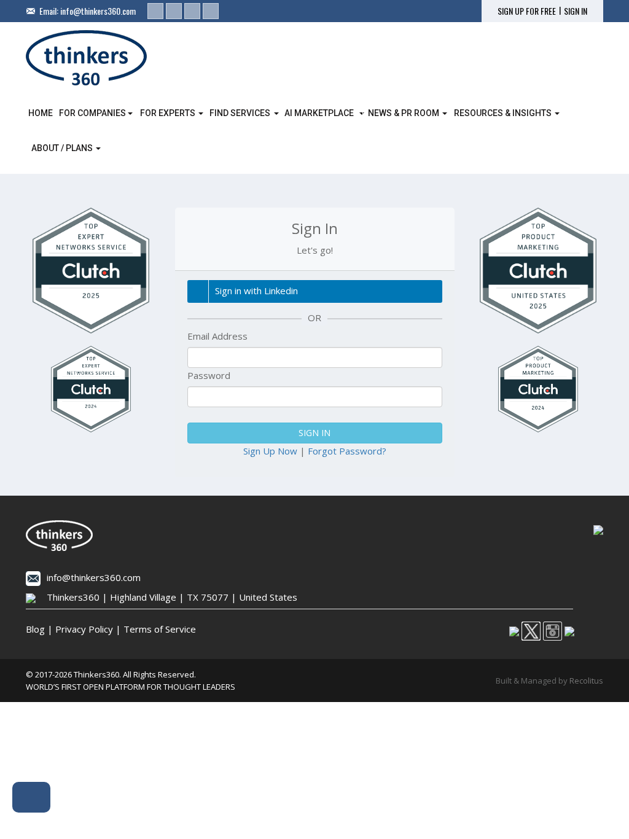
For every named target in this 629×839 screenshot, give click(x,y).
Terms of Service (159, 629)
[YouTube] (211, 11)
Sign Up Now (270, 451)
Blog (35, 629)
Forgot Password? (347, 451)
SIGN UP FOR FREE (527, 11)
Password (208, 375)
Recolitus (586, 680)
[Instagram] (192, 11)
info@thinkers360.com (98, 10)
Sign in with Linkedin (256, 290)
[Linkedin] (155, 11)
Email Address (217, 336)
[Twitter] (174, 11)
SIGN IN (575, 11)
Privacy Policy (84, 629)
